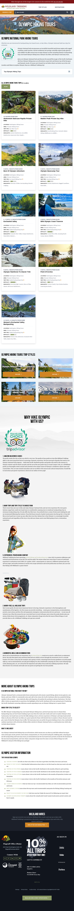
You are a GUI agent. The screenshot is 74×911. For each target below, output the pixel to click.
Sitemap (17, 889)
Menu (72, 13)
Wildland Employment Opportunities (36, 898)
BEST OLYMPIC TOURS (12, 788)
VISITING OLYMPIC (11, 761)
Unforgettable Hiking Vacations (15, 8)
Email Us (29, 869)
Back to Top (37, 882)
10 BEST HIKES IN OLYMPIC (14, 784)
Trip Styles (42, 7)
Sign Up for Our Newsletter (36, 825)
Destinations (59, 7)
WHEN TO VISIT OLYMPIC (13, 764)
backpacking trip (37, 655)
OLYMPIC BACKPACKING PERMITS (16, 796)
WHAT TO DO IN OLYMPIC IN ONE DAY (17, 793)
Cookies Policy (32, 889)
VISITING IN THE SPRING (13, 769)
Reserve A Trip (7, 12)
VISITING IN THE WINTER (13, 779)
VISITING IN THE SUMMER (13, 771)
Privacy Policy (24, 889)
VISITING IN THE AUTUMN (14, 774)
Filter (6, 86)
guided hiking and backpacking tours (37, 557)
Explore (17, 374)
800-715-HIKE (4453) (33, 867)
